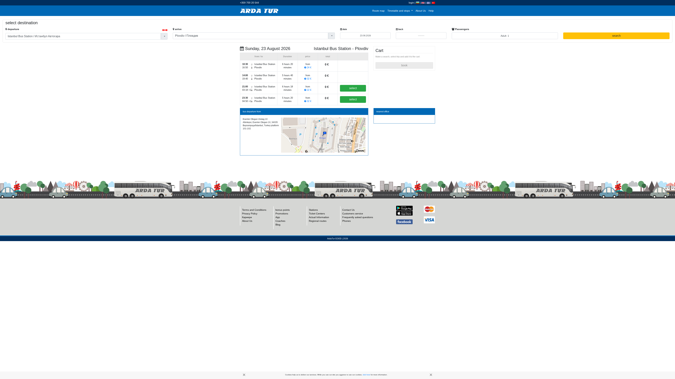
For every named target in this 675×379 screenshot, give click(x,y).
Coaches (280, 221)
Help (431, 10)
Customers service (352, 213)
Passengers (461, 29)
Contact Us (348, 209)
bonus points (282, 209)
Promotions (281, 213)
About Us (421, 10)
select (353, 88)
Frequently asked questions (357, 217)
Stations (313, 209)
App (277, 217)
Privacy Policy (249, 213)
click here (366, 375)
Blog (277, 224)
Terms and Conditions (254, 209)
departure (13, 29)
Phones (346, 221)
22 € (308, 90)
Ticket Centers (317, 213)
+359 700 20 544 (249, 2)
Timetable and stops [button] (399, 10)
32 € (308, 78)
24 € (308, 67)
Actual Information (319, 217)
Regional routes (317, 221)
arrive (178, 29)
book (404, 65)
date (344, 29)
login (411, 2)
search (616, 35)
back (400, 29)
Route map (378, 10)
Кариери (247, 217)
